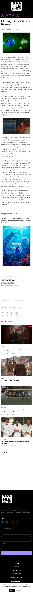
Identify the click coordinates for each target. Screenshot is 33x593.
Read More (20, 590)
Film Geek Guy (6, 29)
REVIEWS (4, 307)
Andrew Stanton (6, 300)
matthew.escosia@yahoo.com (11, 285)
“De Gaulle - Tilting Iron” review (10, 380)
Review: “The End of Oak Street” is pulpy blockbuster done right (13, 411)
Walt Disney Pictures (15, 307)
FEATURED (4, 303)
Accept (11, 590)
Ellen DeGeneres (19, 300)
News (2, 346)
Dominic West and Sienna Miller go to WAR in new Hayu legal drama (16, 350)
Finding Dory (14, 303)
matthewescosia (10, 283)
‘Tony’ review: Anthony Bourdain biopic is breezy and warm (15, 442)
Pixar (23, 303)
